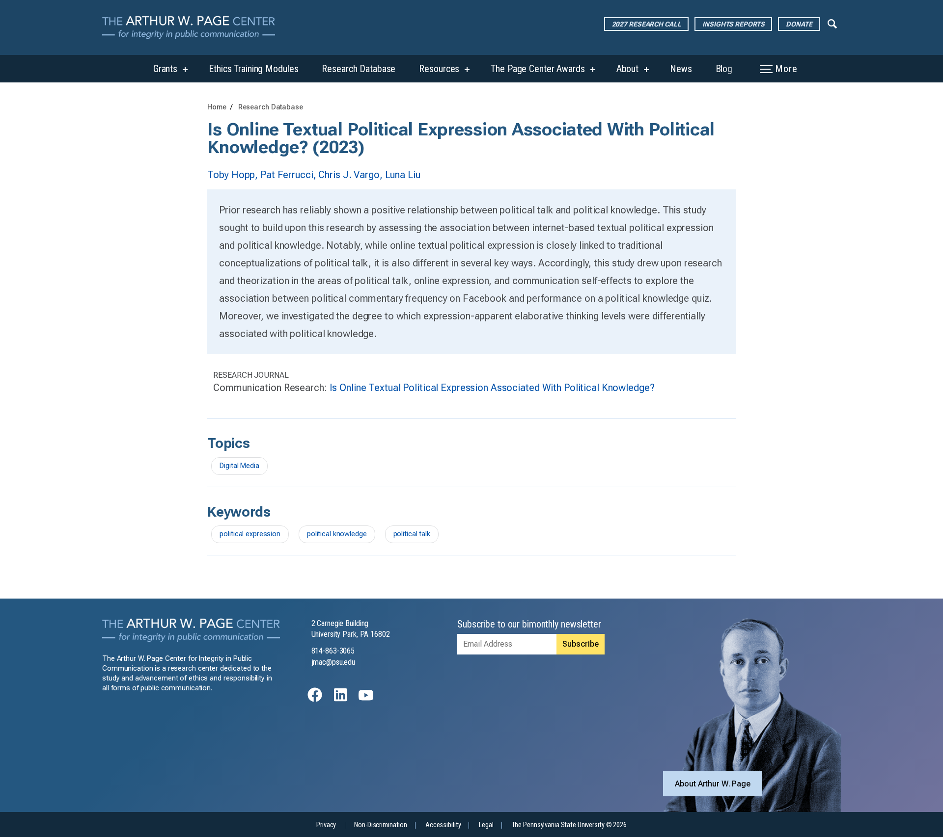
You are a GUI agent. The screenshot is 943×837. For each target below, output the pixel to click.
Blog (724, 69)
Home (216, 107)
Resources (439, 69)
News (681, 69)
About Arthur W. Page (712, 783)
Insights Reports (733, 24)
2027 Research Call (646, 24)
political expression (250, 534)
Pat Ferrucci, (289, 175)
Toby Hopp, (233, 175)
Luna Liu (402, 175)
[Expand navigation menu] (832, 23)
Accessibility (443, 825)
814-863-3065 (333, 650)
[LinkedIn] (340, 699)
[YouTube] (366, 699)
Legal (486, 825)
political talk (411, 534)
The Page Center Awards (537, 69)
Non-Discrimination (380, 825)
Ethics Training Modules (253, 69)
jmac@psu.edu (333, 662)
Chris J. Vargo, (351, 175)
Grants (165, 69)
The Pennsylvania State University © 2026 (569, 825)
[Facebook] (314, 699)
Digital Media (239, 466)
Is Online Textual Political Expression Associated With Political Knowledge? (492, 387)
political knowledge (337, 534)
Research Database (358, 69)
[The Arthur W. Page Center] (192, 27)
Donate (799, 24)
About (627, 69)
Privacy (326, 825)
